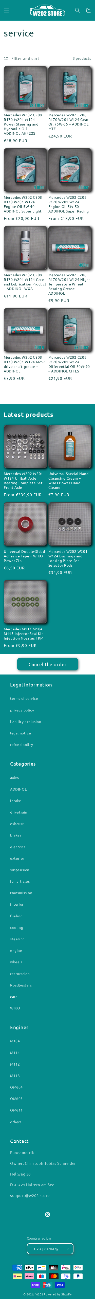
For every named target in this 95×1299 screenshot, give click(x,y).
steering (17, 938)
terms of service (24, 698)
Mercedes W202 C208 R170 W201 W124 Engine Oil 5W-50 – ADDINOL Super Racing (68, 204)
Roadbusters (21, 985)
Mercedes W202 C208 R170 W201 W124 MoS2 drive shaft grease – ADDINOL (25, 364)
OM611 (16, 1110)
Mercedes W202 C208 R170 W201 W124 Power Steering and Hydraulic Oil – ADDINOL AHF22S (23, 124)
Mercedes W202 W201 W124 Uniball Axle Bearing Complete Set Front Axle (23, 480)
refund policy (21, 744)
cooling (16, 927)
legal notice (20, 733)
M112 (15, 1064)
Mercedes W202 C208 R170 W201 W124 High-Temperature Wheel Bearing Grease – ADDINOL (69, 283)
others (16, 1121)
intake (15, 800)
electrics (17, 846)
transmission (21, 892)
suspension (19, 869)
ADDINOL (18, 789)
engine (16, 950)
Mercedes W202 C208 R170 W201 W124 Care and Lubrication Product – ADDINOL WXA (25, 281)
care (13, 996)
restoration (20, 973)
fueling (16, 916)
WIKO (15, 1008)
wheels (16, 961)
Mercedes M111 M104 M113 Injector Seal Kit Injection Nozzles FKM (24, 633)
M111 (15, 1052)
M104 (15, 1041)
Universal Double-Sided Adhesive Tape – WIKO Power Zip (24, 556)
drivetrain (18, 812)
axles (14, 777)
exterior (17, 858)
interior (17, 904)
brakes (16, 835)
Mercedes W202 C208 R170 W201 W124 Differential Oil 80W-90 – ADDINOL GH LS (69, 364)
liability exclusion (25, 721)
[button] (6, 10)
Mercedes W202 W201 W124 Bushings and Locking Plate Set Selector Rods (68, 558)
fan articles (20, 881)
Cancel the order (48, 664)
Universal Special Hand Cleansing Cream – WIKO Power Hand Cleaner (68, 480)
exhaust (17, 823)
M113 (15, 1075)
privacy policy (22, 710)
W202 (39, 1294)
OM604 (16, 1087)
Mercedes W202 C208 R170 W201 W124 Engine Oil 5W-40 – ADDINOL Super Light (23, 204)
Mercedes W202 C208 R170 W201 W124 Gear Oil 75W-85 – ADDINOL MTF (68, 122)
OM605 (16, 1098)
